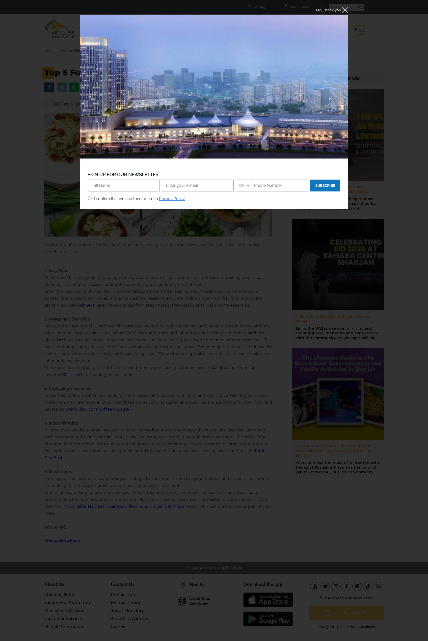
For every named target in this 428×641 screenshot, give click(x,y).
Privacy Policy (172, 198)
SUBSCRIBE (325, 185)
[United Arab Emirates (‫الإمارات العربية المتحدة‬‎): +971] (244, 185)
